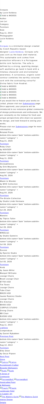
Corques (4, 46)
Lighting (4, 328)
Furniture (4, 144)
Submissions (29, 103)
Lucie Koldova (16, 52)
